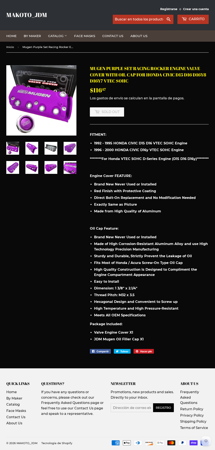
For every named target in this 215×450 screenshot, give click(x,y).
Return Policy (191, 409)
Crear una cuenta (196, 9)
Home (11, 36)
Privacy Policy (192, 415)
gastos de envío (110, 98)
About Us (138, 36)
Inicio (10, 47)
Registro (163, 408)
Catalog (56, 36)
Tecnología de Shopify (56, 443)
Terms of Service (194, 428)
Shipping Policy (193, 421)
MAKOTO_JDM (26, 15)
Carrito (196, 19)
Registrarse (168, 9)
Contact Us (112, 36)
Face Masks (84, 36)
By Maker (32, 36)
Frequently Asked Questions (189, 397)
